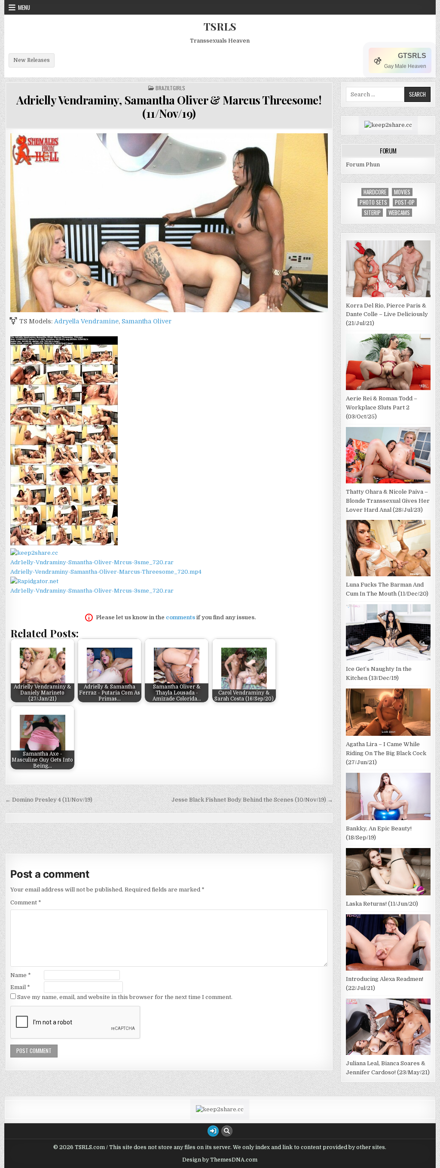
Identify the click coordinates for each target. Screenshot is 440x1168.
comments (180, 617)
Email (20, 987)
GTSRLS (412, 55)
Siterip (372, 213)
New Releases (31, 60)
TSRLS (220, 26)
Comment (25, 902)
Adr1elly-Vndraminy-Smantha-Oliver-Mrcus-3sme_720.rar (92, 562)
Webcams (399, 213)
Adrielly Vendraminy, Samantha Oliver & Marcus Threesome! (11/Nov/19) (168, 106)
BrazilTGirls (170, 88)
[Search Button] (226, 1131)
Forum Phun (363, 164)
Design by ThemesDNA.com (219, 1160)
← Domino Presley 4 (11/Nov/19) (48, 799)
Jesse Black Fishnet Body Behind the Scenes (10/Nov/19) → (252, 799)
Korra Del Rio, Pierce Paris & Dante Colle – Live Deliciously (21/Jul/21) (387, 314)
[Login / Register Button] (213, 1131)
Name (20, 975)
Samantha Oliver (146, 321)
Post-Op (405, 202)
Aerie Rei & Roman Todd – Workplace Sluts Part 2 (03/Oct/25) (381, 407)
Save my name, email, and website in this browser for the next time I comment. (124, 997)
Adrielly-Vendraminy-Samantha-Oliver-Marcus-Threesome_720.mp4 (106, 572)
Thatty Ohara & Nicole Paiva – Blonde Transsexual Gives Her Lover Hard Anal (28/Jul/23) (388, 501)
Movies (402, 192)
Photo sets (373, 202)
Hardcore (375, 192)
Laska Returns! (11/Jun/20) (382, 904)
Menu (24, 7)
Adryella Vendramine (86, 321)
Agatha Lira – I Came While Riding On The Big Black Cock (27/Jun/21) (386, 753)
